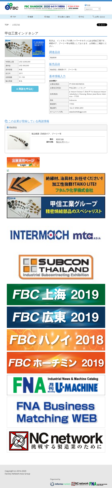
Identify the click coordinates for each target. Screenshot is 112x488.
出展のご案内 (65, 17)
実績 (48, 17)
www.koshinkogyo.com (77, 112)
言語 (88, 5)
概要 (31, 17)
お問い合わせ (100, 17)
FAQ (82, 17)
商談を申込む (25, 88)
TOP (6, 24)
